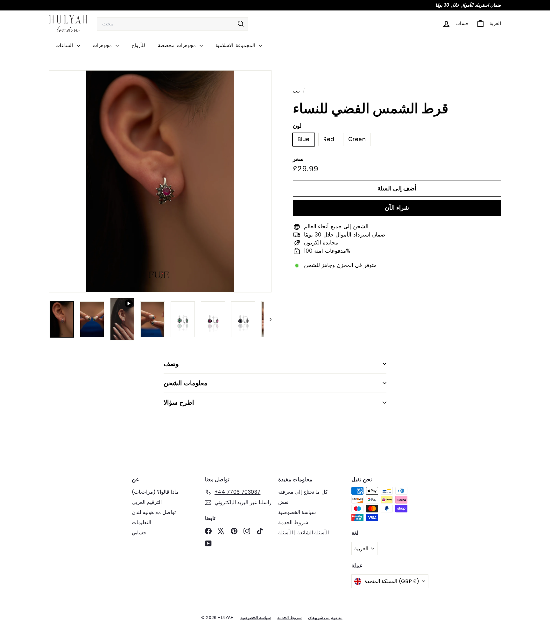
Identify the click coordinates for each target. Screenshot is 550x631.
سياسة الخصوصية (297, 512)
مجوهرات (103, 45)
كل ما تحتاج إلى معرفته (303, 492)
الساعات (65, 45)
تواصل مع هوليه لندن (154, 512)
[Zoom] (160, 181)
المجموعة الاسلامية (236, 45)
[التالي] (267, 319)
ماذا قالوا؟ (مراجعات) (155, 492)
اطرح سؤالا (179, 402)
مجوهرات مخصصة (178, 45)
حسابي (139, 532)
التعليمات (141, 522)
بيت (297, 91)
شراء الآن (397, 207)
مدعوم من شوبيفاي (325, 617)
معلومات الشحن (186, 383)
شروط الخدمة (293, 522)
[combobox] (172, 24)
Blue (304, 139)
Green (357, 139)
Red (328, 139)
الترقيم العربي (147, 502)
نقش (283, 502)
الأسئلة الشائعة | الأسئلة (303, 532)
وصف (171, 363)
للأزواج (138, 45)
